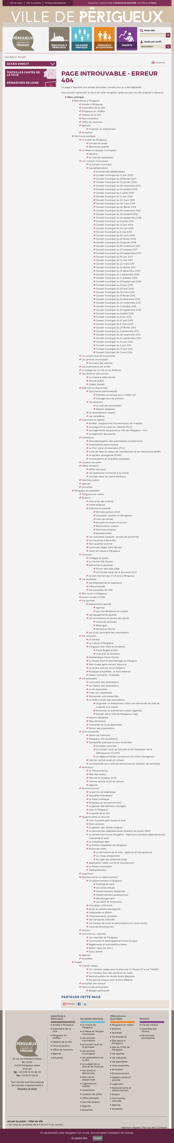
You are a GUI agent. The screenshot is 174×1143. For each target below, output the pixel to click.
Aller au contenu (33, 3)
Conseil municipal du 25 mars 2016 (115, 292)
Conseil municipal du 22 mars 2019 (115, 200)
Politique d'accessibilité (55, 3)
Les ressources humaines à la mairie (109, 473)
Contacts (162, 1127)
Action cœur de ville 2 (101, 948)
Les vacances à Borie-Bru (102, 540)
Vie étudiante (89, 579)
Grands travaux (90, 965)
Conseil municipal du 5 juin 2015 (113, 316)
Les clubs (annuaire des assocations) (109, 632)
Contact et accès (98, 143)
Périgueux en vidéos (93, 494)
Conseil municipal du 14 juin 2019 (114, 196)
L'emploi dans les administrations (107, 476)
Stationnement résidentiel (110, 891)
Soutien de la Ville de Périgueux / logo (117, 714)
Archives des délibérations (110, 171)
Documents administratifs (103, 391)
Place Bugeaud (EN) (107, 650)
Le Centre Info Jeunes (101, 561)
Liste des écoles (104, 519)
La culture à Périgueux (101, 643)
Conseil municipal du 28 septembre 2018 (118, 217)
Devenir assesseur (105, 409)
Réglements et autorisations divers (108, 944)
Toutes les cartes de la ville (23, 74)
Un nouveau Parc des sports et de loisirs (111, 972)
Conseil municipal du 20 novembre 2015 (118, 302)
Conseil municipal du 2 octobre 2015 (116, 306)
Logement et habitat (93, 419)
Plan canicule (96, 824)
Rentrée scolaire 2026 (108, 512)
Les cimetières (97, 416)
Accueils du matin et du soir (111, 522)
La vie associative (98, 689)
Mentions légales (130, 1127)
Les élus (93, 153)
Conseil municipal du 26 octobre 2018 (117, 214)
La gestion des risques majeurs (106, 827)
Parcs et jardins (90, 118)
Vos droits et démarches (95, 373)
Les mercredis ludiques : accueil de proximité (113, 536)
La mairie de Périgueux (94, 139)
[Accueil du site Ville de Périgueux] (87, 14)
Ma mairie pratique (84, 136)
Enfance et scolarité (100, 508)
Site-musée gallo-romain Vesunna (107, 664)
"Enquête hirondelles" (101, 795)
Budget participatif (99, 990)
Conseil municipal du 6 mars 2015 (114, 324)
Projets (78, 962)
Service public (96, 380)
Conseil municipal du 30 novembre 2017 (118, 246)
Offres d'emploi (90, 465)
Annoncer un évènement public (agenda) (119, 710)
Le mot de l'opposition (101, 157)
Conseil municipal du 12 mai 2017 (114, 260)
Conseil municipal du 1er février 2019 (116, 207)
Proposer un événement (102, 129)
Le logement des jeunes (102, 434)
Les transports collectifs (102, 919)
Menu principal (75, 97)
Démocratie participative (95, 987)
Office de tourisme (92, 122)
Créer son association (100, 692)
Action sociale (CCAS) (93, 597)
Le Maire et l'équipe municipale (99, 150)
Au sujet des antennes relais (111, 859)
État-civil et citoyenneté (94, 388)
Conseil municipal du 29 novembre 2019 (118, 185)
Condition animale (106, 746)
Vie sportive (88, 600)
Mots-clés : (149, 30)
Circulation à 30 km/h (100, 905)
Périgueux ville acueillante (103, 738)
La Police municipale (100, 866)
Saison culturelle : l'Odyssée (104, 675)
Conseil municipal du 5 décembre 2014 (117, 331)
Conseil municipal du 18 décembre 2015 (118, 299)
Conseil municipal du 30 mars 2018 (115, 235)
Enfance (86, 497)
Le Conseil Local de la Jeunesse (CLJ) (116, 572)
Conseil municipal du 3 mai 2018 (114, 231)
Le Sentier (94, 639)
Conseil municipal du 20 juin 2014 (114, 341)
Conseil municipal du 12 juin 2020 (114, 175)
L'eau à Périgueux (98, 809)
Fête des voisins (97, 774)
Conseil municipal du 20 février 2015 (116, 327)
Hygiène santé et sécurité (95, 816)
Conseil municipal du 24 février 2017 (116, 267)
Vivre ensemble (90, 731)
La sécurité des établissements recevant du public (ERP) (119, 831)
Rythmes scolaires (106, 529)
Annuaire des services (100, 363)
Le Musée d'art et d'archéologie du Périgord (113, 660)
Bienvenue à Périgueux (87, 100)
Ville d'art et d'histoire (108, 653)
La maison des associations (104, 685)
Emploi (86, 930)
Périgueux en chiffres (93, 111)
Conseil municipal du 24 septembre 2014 (118, 338)
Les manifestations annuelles (112, 611)
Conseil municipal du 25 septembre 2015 (118, 309)
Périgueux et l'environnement (105, 802)
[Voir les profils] (168, 46)
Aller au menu (16, 3)
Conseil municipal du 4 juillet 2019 (115, 192)
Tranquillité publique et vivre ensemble (110, 742)
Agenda (86, 125)
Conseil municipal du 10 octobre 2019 (116, 189)
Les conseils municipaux (95, 161)
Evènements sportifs (100, 604)
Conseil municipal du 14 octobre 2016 (116, 277)
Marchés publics (90, 480)
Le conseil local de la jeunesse (98, 355)
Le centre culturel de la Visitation (107, 668)
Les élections (96, 402)
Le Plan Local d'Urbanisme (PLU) (107, 448)
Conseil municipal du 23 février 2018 (116, 238)
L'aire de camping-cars (101, 926)
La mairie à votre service (102, 377)
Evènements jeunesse (101, 565)
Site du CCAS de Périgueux (121, 1048)
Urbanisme (88, 437)
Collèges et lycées (99, 558)
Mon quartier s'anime (100, 543)
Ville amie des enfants (101, 501)
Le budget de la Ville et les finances (101, 370)
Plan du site (148, 1127)
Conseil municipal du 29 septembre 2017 (118, 253)
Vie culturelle (89, 636)
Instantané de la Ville (93, 107)
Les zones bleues (105, 887)
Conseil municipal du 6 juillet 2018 (115, 221)
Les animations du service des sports (109, 618)
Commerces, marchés (94, 933)
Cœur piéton (96, 951)
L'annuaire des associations (104, 682)
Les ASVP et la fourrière (109, 901)
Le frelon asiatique (99, 799)
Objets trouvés (97, 384)
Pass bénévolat (97, 721)
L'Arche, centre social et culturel (106, 760)
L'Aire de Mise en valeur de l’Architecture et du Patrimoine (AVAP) (125, 451)
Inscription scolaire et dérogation (114, 515)
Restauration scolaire (107, 526)
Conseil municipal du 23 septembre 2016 (118, 281)
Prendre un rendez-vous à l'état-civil (116, 394)
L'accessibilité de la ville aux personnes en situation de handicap (124, 763)
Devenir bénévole (98, 717)
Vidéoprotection (98, 870)
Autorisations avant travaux (103, 444)
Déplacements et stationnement (100, 877)
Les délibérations (98, 168)
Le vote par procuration (109, 405)
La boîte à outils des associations (107, 699)
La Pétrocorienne (98, 770)
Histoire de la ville (91, 114)
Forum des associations (101, 728)
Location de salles (91, 462)
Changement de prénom (110, 398)
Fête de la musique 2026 (102, 777)
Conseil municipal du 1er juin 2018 (114, 228)
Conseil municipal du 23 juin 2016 (114, 285)
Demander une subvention (104, 696)
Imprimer (160, 62)
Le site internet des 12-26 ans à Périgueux (112, 575)
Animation (87, 767)
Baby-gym (101, 625)
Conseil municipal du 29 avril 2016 (115, 288)
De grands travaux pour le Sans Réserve (111, 979)
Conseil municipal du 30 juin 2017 (114, 256)
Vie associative (89, 678)
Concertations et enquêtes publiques (109, 458)
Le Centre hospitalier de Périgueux (108, 845)
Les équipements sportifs (102, 614)
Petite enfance (97, 504)
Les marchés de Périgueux (103, 937)
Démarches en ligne (23, 82)
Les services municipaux (95, 359)
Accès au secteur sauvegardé (104, 909)
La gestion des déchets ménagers (107, 806)
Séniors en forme (105, 629)
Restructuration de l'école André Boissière (112, 976)
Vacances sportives (106, 621)
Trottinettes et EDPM (100, 912)
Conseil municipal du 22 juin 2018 (114, 224)
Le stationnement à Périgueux (105, 880)
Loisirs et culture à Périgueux (104, 551)
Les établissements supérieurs (105, 582)
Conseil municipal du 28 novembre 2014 (118, 334)
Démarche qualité (99, 146)
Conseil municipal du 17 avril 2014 (114, 348)
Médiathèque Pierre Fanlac (104, 657)
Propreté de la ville (99, 813)
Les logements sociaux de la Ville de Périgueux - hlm (118, 430)
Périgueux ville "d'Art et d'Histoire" (107, 646)
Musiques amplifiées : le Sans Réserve (109, 671)
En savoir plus (79, 1138)
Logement (87, 873)
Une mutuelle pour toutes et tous (107, 820)
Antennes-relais (97, 848)
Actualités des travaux (93, 983)
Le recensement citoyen (102, 412)
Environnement (90, 788)
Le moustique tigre (99, 841)
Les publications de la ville (96, 366)
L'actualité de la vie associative (105, 724)
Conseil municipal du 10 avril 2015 (114, 320)
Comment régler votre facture (105, 547)
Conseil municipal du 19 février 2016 (115, 295)
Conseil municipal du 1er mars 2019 (115, 203)
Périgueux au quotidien (87, 490)
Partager (70, 1003)
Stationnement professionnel (112, 894)
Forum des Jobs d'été (107, 568)
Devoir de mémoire (99, 735)
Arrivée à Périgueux (92, 104)
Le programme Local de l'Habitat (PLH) (110, 427)
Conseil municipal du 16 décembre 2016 (118, 270)
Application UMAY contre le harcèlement (111, 862)
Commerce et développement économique (113, 940)
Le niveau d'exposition (108, 855)
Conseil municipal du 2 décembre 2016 (117, 274)
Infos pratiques (97, 586)
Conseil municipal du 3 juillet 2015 (114, 313)
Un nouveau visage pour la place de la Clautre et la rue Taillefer (124, 969)
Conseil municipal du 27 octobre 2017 (116, 249)
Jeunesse (87, 554)
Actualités (87, 132)
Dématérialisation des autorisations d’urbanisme (115, 441)
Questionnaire (103, 533)
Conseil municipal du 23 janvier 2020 (116, 182)
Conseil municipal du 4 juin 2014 (114, 345)
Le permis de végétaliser (102, 792)
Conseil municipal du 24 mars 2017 (115, 263)
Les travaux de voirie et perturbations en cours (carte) (118, 923)
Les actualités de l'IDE (101, 590)
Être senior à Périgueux (94, 593)
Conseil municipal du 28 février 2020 (116, 178)
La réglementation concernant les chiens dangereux (125, 756)
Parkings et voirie (105, 884)
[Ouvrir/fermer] (30, 64)
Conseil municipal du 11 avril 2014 (114, 352)
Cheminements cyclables (103, 916)
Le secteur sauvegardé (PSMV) (105, 455)
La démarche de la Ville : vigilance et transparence (124, 852)
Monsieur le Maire (27, 1088)
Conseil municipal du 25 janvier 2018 (116, 242)
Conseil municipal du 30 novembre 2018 (118, 210)
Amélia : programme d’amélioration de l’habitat (115, 423)
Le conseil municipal (100, 164)
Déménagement (105, 898)
